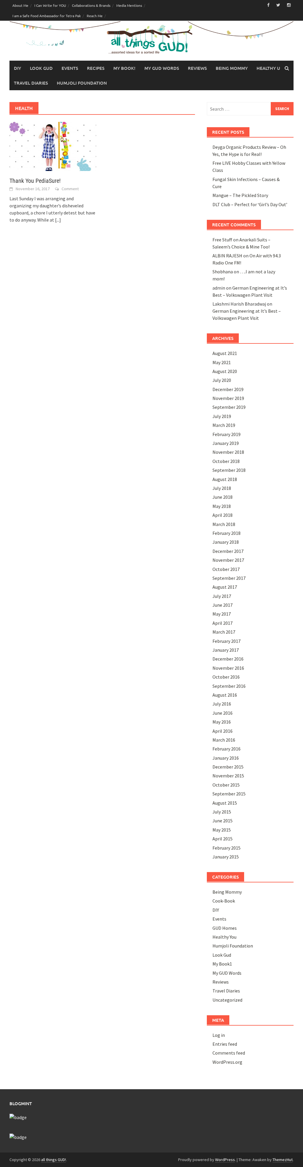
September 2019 (229, 407)
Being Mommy (232, 68)
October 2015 (226, 785)
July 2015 (221, 812)
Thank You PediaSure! (35, 180)
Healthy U (268, 68)
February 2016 (226, 749)
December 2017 (228, 551)
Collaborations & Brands (91, 5)
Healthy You (224, 937)
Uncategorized (227, 1000)
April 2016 (222, 731)
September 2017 (229, 578)
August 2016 (224, 695)
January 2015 (225, 857)
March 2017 (223, 632)
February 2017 (226, 641)
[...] (58, 220)
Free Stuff (222, 240)
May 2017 (221, 614)
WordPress (225, 1159)
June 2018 (222, 497)
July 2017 (221, 596)
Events (70, 68)
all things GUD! (53, 1159)
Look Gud (41, 68)
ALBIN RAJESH (227, 256)
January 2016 (225, 758)
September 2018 (229, 470)
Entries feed (224, 1044)
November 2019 (228, 398)
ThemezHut (283, 1159)
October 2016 (226, 677)
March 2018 (223, 524)
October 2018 (226, 461)
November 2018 (228, 452)
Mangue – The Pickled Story (240, 195)
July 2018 (221, 488)
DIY (17, 68)
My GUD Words (161, 68)
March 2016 (223, 740)
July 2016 (221, 704)
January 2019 (225, 443)
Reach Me (95, 15)
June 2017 (222, 605)
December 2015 (228, 767)
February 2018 (226, 533)
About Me (20, 5)
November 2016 (228, 668)
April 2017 (222, 623)
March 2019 (223, 425)
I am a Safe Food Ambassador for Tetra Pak (46, 15)
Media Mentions (129, 5)
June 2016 (222, 713)
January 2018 (225, 542)
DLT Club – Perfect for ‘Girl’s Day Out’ (249, 204)
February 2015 (226, 848)
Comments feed (228, 1053)
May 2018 (221, 506)
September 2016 (229, 686)
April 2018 (222, 515)
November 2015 (228, 776)
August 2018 (224, 479)
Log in (218, 1035)
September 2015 (229, 794)
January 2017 (225, 650)
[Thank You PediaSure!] (52, 146)
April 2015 (222, 839)
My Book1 (222, 964)
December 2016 (228, 659)
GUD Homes (224, 928)
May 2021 (221, 362)
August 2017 (224, 587)
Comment (70, 188)
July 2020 (221, 380)
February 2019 (226, 434)
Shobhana (222, 272)
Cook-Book (223, 901)
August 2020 (224, 371)
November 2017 (228, 560)
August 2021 (224, 353)
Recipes (95, 68)
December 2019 (228, 389)
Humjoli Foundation (82, 83)
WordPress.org (227, 1062)
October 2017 (226, 569)
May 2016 (221, 722)
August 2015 (224, 803)
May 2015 (221, 830)
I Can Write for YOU (50, 5)
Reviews (197, 68)
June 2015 (222, 821)
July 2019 (221, 416)
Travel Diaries (31, 83)
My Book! (124, 68)
